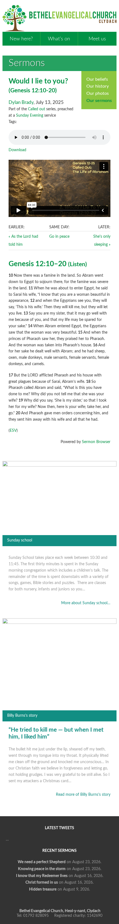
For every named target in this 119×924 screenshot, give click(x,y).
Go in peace (59, 237)
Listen (77, 264)
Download (17, 150)
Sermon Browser (96, 442)
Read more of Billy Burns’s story (83, 795)
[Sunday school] (59, 465)
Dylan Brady (21, 102)
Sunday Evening (29, 115)
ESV (13, 431)
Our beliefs (97, 79)
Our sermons (99, 100)
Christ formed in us (41, 882)
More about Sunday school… (85, 603)
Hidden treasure (42, 889)
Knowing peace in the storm (42, 869)
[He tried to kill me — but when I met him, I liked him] (59, 623)
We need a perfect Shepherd (42, 862)
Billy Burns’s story (22, 716)
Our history (97, 86)
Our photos (97, 93)
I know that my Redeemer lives (42, 876)
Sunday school (19, 540)
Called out (36, 109)
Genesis (20, 90)
